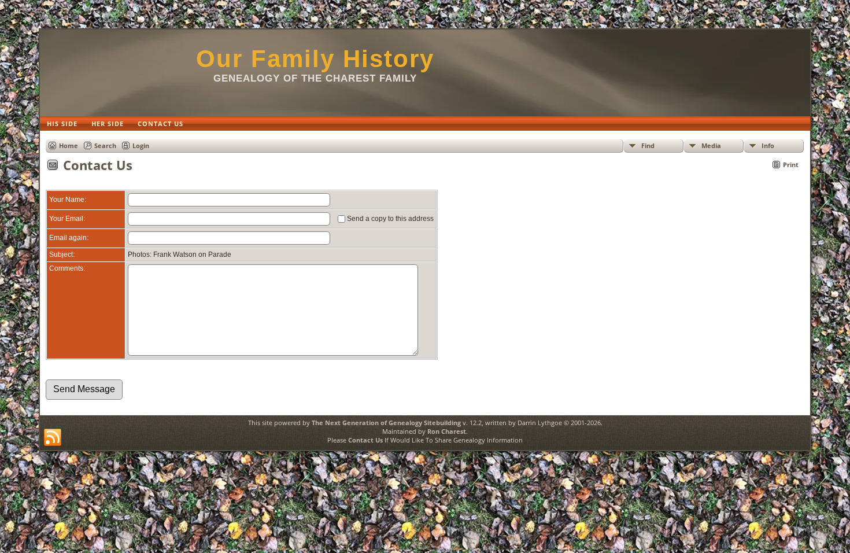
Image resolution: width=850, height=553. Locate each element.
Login (140, 145)
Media (711, 145)
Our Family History (315, 58)
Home (68, 145)
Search (105, 145)
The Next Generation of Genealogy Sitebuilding (386, 422)
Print (791, 164)
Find (648, 145)
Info (768, 145)
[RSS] (52, 438)
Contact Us (365, 440)
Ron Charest (446, 431)
